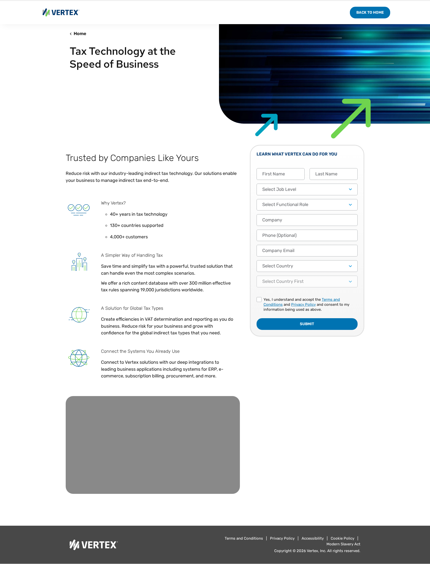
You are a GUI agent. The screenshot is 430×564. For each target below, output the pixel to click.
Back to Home (370, 12)
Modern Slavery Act (343, 544)
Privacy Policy (303, 304)
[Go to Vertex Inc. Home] (140, 545)
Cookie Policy (342, 538)
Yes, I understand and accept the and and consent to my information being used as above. (306, 304)
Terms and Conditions (244, 538)
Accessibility (313, 538)
